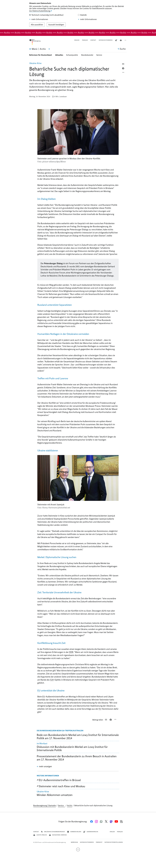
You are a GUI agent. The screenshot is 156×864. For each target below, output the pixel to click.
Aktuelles (59, 55)
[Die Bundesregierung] (34, 42)
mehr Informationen (39, 19)
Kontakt (93, 40)
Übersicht (99, 842)
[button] (126, 40)
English (76, 40)
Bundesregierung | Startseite (44, 805)
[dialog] (78, 14)
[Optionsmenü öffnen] (123, 73)
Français (85, 40)
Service (99, 55)
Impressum (74, 842)
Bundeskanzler (87, 55)
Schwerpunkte (72, 55)
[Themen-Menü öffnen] (49, 49)
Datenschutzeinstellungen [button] (114, 842)
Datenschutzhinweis (105, 40)
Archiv (69, 805)
